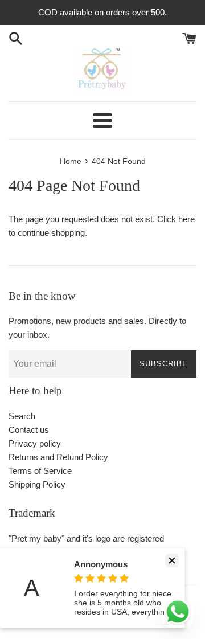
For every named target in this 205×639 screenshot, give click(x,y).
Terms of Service (40, 471)
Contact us (29, 430)
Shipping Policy (37, 484)
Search (22, 416)
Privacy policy (35, 443)
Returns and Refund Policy (58, 457)
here (186, 219)
